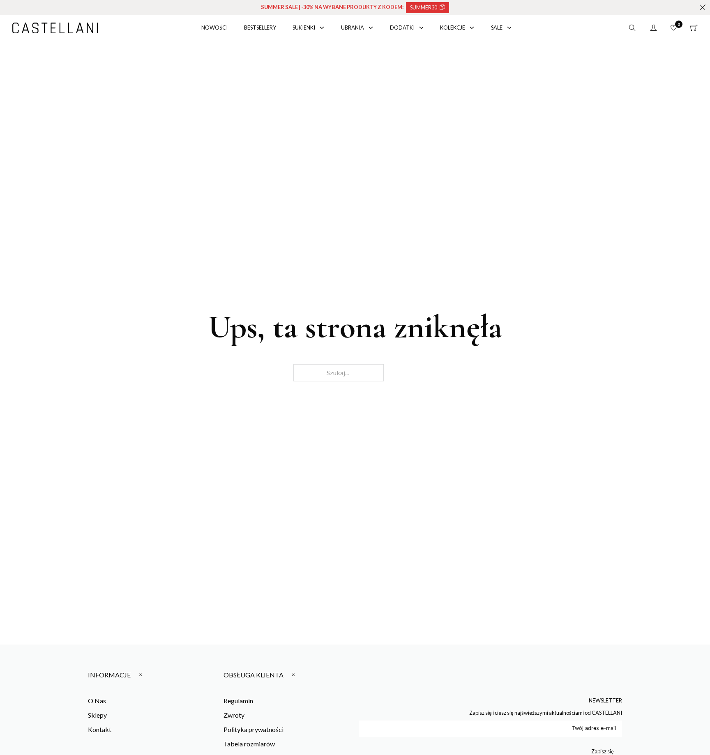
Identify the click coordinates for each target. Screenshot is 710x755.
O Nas (97, 701)
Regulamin (238, 701)
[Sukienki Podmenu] (322, 27)
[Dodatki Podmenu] (421, 27)
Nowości (214, 27)
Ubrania (352, 27)
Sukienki (304, 27)
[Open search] (632, 28)
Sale (497, 27)
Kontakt (99, 729)
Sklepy (97, 715)
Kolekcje (452, 27)
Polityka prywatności (254, 729)
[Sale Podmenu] (509, 27)
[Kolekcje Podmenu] (472, 27)
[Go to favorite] (674, 28)
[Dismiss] (702, 7)
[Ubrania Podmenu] (370, 27)
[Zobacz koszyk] (694, 28)
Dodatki (402, 27)
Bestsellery (260, 27)
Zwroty (234, 715)
